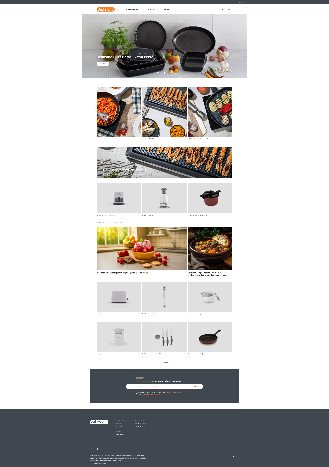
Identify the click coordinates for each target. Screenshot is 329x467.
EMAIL (242, 2)
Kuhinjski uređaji (140, 426)
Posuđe (137, 429)
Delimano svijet (121, 426)
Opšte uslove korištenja (174, 392)
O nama (118, 423)
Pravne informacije (122, 437)
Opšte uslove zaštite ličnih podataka (149, 394)
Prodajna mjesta (121, 429)
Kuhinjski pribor (140, 423)
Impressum (119, 434)
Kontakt (118, 431)
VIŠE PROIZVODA (164, 362)
